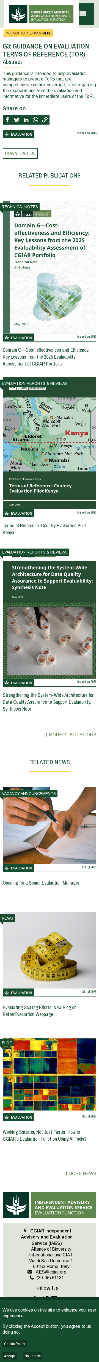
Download (16, 153)
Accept (9, 1355)
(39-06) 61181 (50, 1277)
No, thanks (33, 1355)
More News (82, 1173)
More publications (72, 734)
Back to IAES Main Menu (30, 33)
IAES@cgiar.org (50, 1272)
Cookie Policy (14, 1343)
